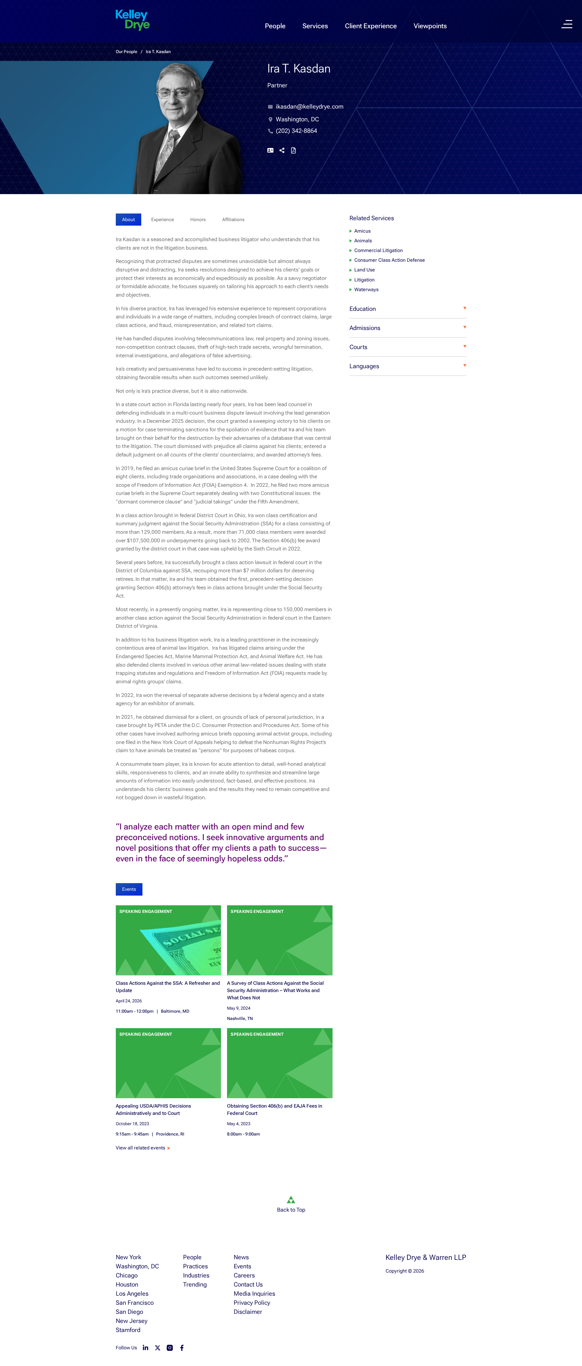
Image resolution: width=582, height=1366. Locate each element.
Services (315, 26)
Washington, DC (137, 1266)
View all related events (140, 1148)
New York (128, 1257)
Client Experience (371, 26)
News (241, 1257)
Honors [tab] (198, 219)
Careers (244, 1275)
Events (242, 1266)
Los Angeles (132, 1293)
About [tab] (128, 219)
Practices (195, 1266)
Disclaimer (248, 1311)
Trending (195, 1284)
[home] (133, 21)
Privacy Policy (252, 1302)
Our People (126, 51)
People (275, 26)
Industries (196, 1275)
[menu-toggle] (567, 24)
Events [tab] (129, 889)
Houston (127, 1284)
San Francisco (135, 1302)
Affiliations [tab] (233, 219)
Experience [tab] (162, 219)
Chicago (127, 1275)
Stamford (128, 1330)
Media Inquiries (254, 1293)
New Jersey (131, 1320)
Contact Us (248, 1284)
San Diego (129, 1311)
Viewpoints (430, 26)
